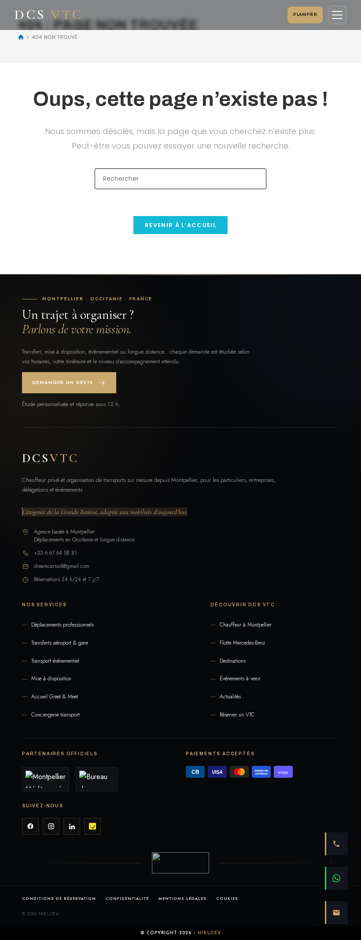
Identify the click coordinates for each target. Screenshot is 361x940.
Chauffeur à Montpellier (246, 625)
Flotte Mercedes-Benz (242, 643)
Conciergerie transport (55, 715)
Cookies (227, 898)
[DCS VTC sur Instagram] (51, 826)
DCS (50, 458)
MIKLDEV (49, 913)
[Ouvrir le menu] (337, 15)
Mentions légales (182, 898)
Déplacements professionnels (62, 625)
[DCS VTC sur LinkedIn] (71, 826)
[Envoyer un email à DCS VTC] (336, 912)
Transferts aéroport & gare (59, 643)
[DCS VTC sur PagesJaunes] (92, 826)
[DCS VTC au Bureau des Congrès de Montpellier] (97, 779)
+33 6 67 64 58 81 (55, 553)
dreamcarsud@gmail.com (61, 566)
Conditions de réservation (59, 898)
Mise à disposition (51, 679)
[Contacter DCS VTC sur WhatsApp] (336, 878)
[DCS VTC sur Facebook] (30, 826)
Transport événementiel (55, 661)
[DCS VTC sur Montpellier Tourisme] (45, 779)
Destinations (233, 661)
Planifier (305, 14)
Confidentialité (127, 898)
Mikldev (209, 933)
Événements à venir (240, 679)
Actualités (230, 697)
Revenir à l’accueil (180, 225)
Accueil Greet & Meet (54, 697)
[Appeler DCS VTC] (336, 843)
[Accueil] (21, 37)
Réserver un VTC (237, 715)
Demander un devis (62, 382)
